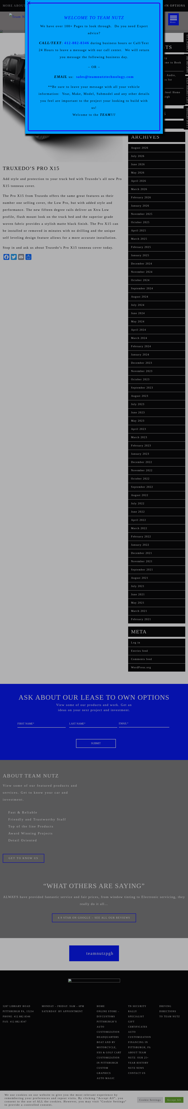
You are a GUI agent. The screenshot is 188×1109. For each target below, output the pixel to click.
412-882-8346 (76, 43)
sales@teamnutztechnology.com (105, 77)
